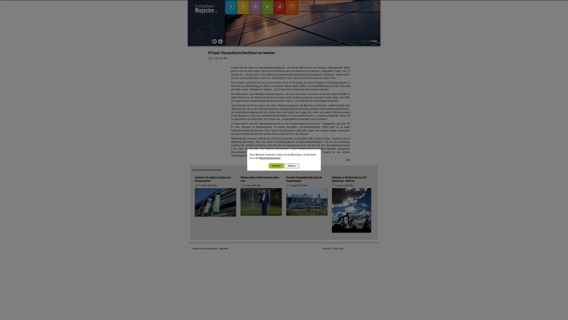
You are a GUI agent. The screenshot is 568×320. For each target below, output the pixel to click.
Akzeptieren (276, 165)
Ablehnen (292, 165)
